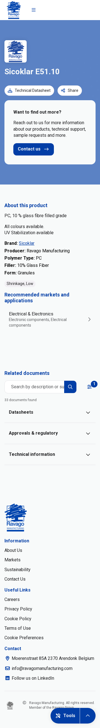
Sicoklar (26, 243)
